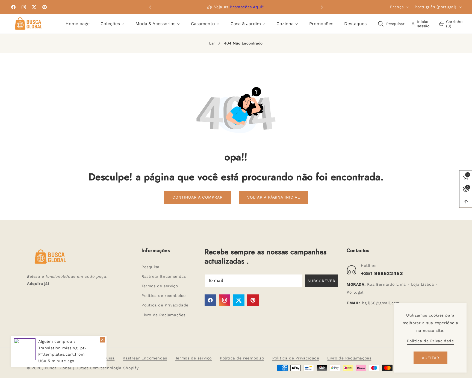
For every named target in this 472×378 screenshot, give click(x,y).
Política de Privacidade (430, 341)
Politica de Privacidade (164, 305)
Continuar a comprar (197, 197)
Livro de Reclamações (163, 315)
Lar (212, 43)
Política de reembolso (163, 295)
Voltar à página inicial (273, 197)
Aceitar (430, 358)
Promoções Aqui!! (247, 7)
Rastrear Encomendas (163, 276)
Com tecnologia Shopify (114, 368)
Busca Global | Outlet (67, 368)
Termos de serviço (159, 286)
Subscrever (321, 281)
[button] (321, 7)
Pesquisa (150, 267)
